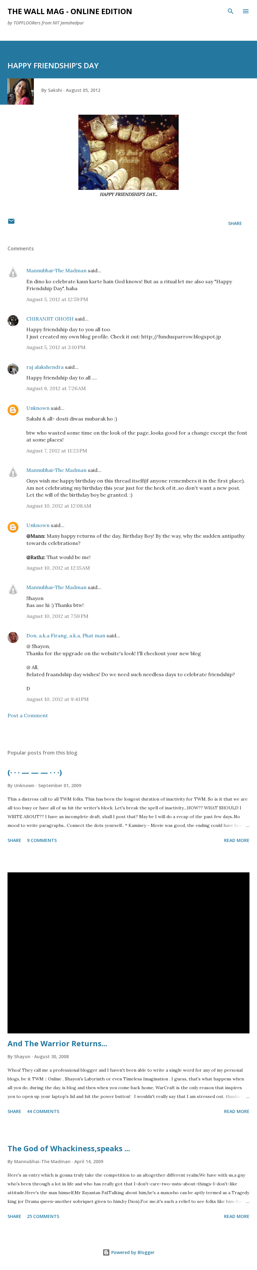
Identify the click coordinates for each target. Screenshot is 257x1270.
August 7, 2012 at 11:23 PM (56, 450)
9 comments (42, 840)
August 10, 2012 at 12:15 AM (58, 568)
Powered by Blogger (132, 1252)
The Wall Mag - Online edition (70, 11)
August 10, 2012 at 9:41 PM (57, 699)
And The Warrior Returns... (57, 1043)
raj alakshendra (45, 367)
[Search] (230, 11)
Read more (236, 840)
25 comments (43, 1216)
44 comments (43, 1111)
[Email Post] (11, 223)
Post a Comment (28, 715)
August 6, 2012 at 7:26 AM (56, 388)
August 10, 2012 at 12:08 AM (58, 506)
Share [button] (235, 223)
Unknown (38, 408)
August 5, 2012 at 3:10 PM (56, 347)
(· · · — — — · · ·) (35, 772)
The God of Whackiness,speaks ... (69, 1148)
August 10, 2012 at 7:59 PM (57, 616)
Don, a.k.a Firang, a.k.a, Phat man (65, 635)
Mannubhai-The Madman (56, 270)
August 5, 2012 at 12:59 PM (57, 299)
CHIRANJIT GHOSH (50, 319)
